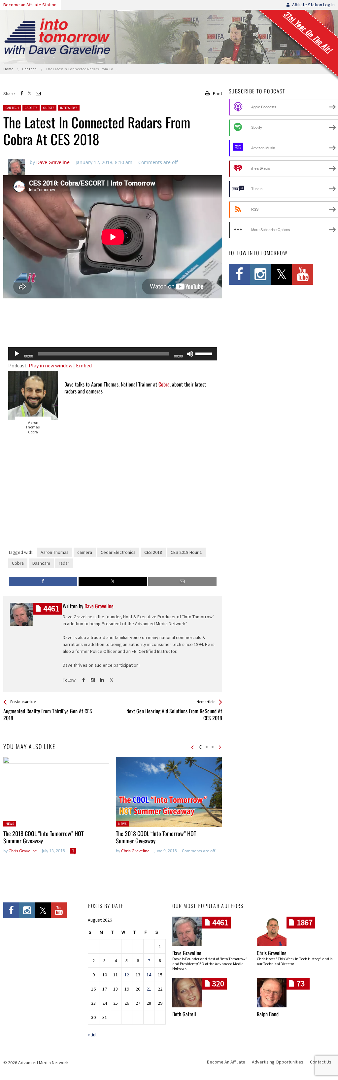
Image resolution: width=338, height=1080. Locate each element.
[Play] (17, 354)
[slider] (204, 353)
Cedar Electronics (118, 552)
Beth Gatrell (184, 1014)
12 (126, 975)
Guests (48, 108)
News (10, 824)
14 (149, 975)
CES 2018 (153, 552)
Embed (84, 365)
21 (149, 989)
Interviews (68, 108)
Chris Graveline (23, 851)
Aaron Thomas (55, 552)
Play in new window (50, 365)
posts (51, 608)
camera (84, 552)
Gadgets (31, 108)
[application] (112, 353)
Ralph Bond (268, 1014)
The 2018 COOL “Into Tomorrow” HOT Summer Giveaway (43, 837)
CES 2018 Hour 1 (186, 552)
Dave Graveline (186, 953)
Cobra (164, 384)
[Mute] (190, 354)
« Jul (92, 1035)
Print (217, 93)
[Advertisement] (112, 325)
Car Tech (12, 108)
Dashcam (41, 563)
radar (64, 563)
